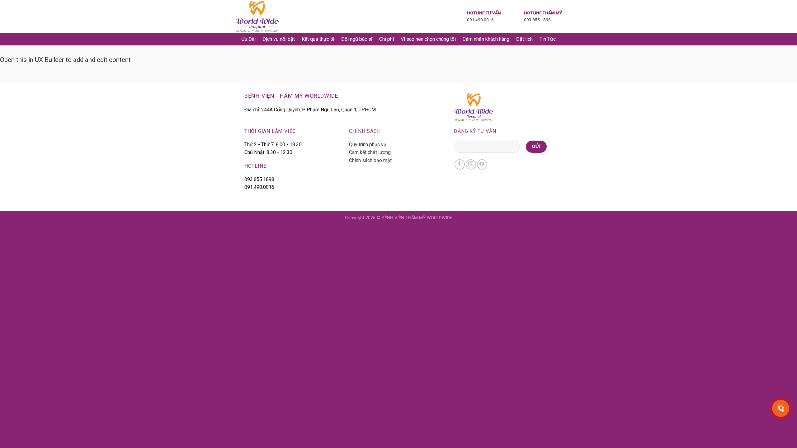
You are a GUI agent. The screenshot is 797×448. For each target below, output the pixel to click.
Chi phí (386, 39)
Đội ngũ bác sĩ (356, 39)
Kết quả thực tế (318, 39)
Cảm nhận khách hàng (486, 39)
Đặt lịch (524, 39)
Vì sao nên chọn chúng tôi (428, 39)
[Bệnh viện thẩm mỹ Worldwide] (266, 16)
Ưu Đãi (248, 39)
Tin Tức (548, 39)
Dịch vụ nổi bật (278, 39)
